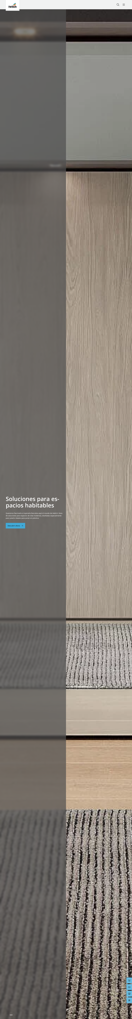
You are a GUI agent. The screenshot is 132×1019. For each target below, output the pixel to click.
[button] (7, 1014)
